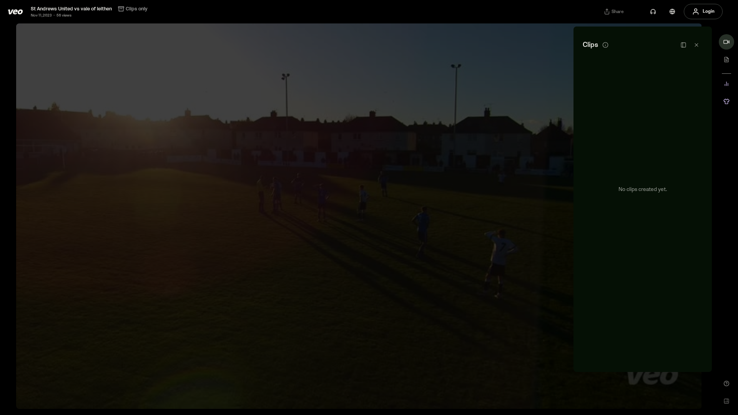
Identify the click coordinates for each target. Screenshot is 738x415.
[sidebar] (683, 45)
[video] (726, 42)
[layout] (726, 401)
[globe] (672, 11)
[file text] (726, 59)
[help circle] (726, 383)
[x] (696, 45)
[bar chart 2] (726, 83)
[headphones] (653, 11)
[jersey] (726, 101)
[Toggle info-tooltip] (605, 45)
